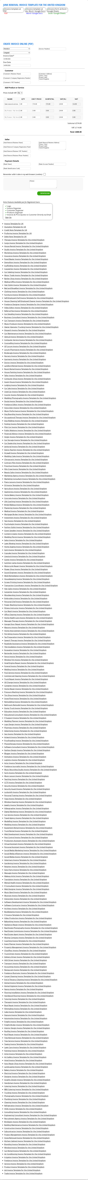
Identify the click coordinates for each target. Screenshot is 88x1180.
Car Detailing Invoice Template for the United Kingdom (26, 314)
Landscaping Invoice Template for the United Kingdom (26, 1067)
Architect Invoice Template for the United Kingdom (24, 908)
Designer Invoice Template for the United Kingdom (24, 1076)
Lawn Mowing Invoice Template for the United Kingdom (26, 543)
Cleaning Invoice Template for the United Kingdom (24, 1102)
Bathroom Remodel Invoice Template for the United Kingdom (29, 705)
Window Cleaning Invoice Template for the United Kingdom (28, 802)
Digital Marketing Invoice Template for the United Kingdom (28, 811)
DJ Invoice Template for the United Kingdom (21, 485)
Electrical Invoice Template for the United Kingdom (24, 1073)
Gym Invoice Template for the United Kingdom (23, 550)
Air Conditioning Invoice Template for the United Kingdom (27, 1154)
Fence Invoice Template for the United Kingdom (23, 656)
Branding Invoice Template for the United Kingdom (24, 1144)
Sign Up (8, 217)
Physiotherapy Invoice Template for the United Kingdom (26, 744)
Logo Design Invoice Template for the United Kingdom (26, 724)
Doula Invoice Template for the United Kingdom (23, 401)
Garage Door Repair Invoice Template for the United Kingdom (29, 624)
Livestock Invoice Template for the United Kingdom (24, 556)
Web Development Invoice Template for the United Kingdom (28, 834)
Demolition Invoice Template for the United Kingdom (25, 262)
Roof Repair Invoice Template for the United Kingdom (25, 1034)
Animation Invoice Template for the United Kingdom (25, 757)
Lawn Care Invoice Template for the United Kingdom (25, 1047)
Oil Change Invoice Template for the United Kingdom (25, 682)
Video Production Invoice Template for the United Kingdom (28, 918)
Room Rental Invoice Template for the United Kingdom (26, 369)
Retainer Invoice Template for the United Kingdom (24, 866)
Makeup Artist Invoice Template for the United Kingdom (26, 876)
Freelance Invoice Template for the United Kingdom (25, 1160)
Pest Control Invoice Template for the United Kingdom (26, 837)
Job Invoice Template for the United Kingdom (22, 1170)
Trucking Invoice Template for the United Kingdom (24, 1092)
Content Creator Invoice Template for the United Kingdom (27, 534)
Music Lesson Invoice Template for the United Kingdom (26, 776)
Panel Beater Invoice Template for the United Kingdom (26, 259)
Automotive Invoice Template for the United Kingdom (25, 1018)
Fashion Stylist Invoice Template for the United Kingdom (26, 527)
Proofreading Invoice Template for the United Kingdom (26, 740)
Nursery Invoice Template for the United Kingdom (24, 356)
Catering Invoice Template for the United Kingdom (24, 1086)
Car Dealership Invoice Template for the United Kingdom (27, 443)
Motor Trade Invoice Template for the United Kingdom (26, 275)
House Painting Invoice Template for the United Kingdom (27, 372)
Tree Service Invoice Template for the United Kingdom (26, 1041)
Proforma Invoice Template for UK (18, 233)
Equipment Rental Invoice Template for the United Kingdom (28, 828)
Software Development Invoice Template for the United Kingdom (30, 902)
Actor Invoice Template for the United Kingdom (23, 763)
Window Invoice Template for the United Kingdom (24, 1147)
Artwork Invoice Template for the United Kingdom (24, 737)
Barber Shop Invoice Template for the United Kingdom (26, 278)
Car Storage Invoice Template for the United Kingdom (25, 440)
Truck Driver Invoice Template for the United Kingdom (26, 954)
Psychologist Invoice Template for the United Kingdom (26, 524)
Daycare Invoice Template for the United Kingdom (24, 1015)
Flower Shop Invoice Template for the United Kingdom (26, 569)
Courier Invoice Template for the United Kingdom (24, 395)
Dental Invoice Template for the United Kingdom (23, 983)
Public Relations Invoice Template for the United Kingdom (27, 430)
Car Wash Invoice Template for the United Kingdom (25, 611)
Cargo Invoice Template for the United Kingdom (23, 243)
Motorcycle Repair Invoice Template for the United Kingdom (28, 566)
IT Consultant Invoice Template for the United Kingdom (26, 886)
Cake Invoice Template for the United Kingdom (23, 1012)
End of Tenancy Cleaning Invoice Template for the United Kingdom (30, 979)
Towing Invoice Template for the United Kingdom (23, 1044)
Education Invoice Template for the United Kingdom (25, 711)
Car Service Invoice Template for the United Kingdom (25, 815)
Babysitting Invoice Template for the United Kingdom (25, 921)
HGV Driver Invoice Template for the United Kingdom (25, 960)
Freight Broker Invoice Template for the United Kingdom (26, 1025)
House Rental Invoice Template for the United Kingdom (26, 246)
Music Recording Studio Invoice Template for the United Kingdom (30, 769)
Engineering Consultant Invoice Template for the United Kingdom (30, 1115)
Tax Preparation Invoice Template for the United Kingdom (27, 637)
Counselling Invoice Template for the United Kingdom (25, 343)
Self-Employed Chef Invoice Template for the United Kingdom (28, 298)
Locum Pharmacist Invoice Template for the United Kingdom (28, 349)
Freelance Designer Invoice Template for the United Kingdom (28, 304)
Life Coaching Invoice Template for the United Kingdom (26, 501)
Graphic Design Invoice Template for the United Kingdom (27, 1080)
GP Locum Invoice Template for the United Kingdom (25, 346)
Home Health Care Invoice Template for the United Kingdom (28, 618)
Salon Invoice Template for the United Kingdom (23, 540)
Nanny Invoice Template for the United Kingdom (23, 989)
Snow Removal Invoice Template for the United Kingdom (27, 1138)
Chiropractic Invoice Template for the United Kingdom (26, 459)
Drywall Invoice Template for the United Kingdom (24, 453)
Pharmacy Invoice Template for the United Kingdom (25, 727)
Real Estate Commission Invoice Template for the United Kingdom (30, 931)
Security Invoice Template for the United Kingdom (24, 786)
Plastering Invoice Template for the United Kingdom (25, 508)
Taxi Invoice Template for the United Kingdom (22, 521)
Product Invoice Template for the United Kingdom (24, 1167)
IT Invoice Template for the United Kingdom (21, 915)
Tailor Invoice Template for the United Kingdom (23, 375)
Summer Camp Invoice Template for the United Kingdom (27, 563)
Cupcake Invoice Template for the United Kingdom (24, 553)
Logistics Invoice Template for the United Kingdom (24, 760)
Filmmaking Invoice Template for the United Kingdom (25, 1008)
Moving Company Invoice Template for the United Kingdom (28, 937)
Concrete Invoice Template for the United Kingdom (24, 498)
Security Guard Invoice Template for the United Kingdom (27, 789)
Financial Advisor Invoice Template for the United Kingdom (27, 433)
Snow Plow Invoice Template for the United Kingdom (25, 698)
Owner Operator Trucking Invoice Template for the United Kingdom (31, 327)
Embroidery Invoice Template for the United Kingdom (25, 598)
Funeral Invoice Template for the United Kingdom (24, 666)
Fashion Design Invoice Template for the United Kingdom (27, 750)
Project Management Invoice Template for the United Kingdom (29, 1134)
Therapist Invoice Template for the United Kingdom (25, 1002)
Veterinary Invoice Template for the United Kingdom (25, 860)
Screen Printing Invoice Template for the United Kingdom (27, 582)
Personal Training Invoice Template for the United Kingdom (28, 795)
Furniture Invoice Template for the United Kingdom (24, 295)
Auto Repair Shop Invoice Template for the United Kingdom (28, 1063)
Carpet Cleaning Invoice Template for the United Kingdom (27, 976)
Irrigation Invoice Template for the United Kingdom (24, 1157)
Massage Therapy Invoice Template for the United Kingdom (28, 621)
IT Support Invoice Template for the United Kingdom (25, 718)
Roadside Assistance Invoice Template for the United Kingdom (29, 643)
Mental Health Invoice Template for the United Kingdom (26, 883)
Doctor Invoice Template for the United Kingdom (23, 362)
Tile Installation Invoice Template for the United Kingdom (27, 647)
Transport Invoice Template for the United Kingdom (25, 963)
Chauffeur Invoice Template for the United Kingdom (25, 950)
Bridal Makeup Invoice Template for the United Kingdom (26, 505)
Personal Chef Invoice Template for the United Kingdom (26, 601)
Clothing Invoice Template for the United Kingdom (24, 291)
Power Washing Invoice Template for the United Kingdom (27, 605)
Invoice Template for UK (13, 223)
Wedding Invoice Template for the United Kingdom (24, 824)
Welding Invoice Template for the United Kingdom (24, 669)
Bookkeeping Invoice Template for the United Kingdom (26, 912)
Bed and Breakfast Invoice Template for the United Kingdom (28, 288)
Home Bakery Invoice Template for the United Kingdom (26, 495)
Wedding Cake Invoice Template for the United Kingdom (26, 456)
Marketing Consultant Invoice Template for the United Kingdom (29, 479)
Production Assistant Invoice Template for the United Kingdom (29, 841)
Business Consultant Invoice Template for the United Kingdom (29, 317)
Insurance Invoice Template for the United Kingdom (25, 256)
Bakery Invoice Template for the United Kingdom (23, 1070)
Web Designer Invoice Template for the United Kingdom (26, 889)
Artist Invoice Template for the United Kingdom (23, 1054)
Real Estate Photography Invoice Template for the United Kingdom (31, 928)
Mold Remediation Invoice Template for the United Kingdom (28, 576)
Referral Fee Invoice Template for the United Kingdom (25, 311)
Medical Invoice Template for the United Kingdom (24, 511)
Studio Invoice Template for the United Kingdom (23, 249)
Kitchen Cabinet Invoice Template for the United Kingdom (27, 1141)
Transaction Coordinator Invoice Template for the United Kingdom (31, 585)
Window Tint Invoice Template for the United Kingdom (26, 660)
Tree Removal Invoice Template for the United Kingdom (26, 1038)
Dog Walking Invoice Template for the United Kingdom (26, 421)
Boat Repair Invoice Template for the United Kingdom (25, 1005)
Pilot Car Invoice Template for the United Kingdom (24, 427)
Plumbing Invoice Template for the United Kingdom (25, 1099)
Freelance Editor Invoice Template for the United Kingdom (27, 404)
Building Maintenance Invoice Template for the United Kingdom (29, 1125)
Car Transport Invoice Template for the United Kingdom (26, 320)
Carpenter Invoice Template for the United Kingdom (25, 592)
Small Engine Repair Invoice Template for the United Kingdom (29, 663)
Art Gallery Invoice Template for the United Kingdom (25, 1057)
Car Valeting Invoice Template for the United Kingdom (26, 272)
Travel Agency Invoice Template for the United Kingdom (26, 818)
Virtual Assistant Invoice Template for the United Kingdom (27, 844)
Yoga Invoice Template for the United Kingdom (23, 799)
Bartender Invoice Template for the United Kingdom (25, 653)
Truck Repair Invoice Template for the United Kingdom (26, 679)
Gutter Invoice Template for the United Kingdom (23, 559)
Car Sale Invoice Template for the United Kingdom (24, 388)
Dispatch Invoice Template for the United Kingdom (24, 330)
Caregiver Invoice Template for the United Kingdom (25, 685)
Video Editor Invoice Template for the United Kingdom (26, 307)
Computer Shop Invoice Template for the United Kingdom (27, 379)
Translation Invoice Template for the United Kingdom (25, 879)
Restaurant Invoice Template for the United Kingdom (25, 970)
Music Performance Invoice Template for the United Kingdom (29, 411)
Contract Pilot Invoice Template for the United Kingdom (26, 463)
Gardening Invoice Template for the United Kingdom (25, 863)
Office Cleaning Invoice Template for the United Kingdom (27, 614)
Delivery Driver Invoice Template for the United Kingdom (27, 957)
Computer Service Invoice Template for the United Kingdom (28, 340)
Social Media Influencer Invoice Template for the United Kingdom (30, 853)
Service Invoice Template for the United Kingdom (24, 1164)
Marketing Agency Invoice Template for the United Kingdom (28, 475)
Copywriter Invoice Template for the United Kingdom (25, 269)
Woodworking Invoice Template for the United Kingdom (26, 595)
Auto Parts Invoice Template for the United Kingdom (25, 870)
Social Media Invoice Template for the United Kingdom (26, 857)
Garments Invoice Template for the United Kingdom (25, 359)
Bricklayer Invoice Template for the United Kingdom (25, 1122)
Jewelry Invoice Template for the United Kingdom (23, 805)
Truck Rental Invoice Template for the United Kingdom (26, 831)
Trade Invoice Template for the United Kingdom (23, 1173)
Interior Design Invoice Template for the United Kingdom (27, 1028)
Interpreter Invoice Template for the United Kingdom (25, 899)
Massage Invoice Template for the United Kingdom (24, 873)
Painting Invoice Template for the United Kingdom (24, 1050)
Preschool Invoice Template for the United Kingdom (25, 466)
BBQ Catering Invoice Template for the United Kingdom (26, 1089)
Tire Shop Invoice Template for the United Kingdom (25, 695)
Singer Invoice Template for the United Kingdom (23, 437)
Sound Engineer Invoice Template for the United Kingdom (27, 572)
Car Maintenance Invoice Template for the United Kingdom (28, 333)
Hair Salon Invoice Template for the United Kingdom (25, 589)
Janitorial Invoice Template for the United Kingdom (24, 446)
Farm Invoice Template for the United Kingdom (23, 773)
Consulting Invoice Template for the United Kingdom (25, 1112)
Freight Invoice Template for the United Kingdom (23, 1021)
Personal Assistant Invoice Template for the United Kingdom (28, 847)
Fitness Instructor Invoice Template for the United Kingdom (28, 608)
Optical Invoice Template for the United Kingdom (23, 337)
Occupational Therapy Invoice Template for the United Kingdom (30, 417)
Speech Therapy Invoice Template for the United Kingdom (27, 640)
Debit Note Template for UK (15, 236)
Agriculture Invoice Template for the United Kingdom (25, 488)
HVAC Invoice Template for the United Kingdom (23, 1109)
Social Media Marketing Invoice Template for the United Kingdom (30, 850)
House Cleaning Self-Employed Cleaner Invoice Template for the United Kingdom (36, 301)
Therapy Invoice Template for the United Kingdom (24, 240)
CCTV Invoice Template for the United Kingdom (23, 782)
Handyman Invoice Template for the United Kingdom (25, 1083)
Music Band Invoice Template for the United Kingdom (25, 892)
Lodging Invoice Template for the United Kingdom (24, 385)
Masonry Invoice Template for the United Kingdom (24, 627)
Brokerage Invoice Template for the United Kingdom (25, 353)
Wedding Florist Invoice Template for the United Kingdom (27, 537)
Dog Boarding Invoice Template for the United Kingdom (26, 414)
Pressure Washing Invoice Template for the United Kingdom (28, 692)
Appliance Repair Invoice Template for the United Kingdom (27, 924)
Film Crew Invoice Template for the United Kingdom (25, 469)
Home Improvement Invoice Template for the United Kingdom (29, 631)
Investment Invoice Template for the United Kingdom (25, 517)
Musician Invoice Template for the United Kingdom (24, 895)
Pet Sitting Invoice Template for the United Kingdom (25, 634)
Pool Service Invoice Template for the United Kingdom (26, 673)
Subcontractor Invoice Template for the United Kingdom (27, 1131)
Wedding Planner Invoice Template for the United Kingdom (28, 721)
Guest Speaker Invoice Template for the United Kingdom (27, 530)
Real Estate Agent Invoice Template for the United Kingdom (28, 934)
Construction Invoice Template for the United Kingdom (26, 1128)
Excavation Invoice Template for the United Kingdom (25, 650)
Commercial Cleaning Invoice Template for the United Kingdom (29, 676)
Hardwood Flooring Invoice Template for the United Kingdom (28, 996)
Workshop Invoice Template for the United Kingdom (25, 253)
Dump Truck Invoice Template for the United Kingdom (26, 708)
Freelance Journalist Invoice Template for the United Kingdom (29, 766)
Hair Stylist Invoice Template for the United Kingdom (25, 285)
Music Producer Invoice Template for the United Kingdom (27, 324)
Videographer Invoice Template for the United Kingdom (26, 808)
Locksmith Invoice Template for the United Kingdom (25, 792)
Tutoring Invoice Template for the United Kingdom (24, 999)
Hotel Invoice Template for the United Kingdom (23, 1060)
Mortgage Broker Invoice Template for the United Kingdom (28, 514)
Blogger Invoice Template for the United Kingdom (24, 753)
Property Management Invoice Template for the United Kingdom (30, 947)
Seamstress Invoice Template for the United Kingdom (25, 492)
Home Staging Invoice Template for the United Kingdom (26, 547)
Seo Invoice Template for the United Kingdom (22, 734)
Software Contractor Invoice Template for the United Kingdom (29, 905)
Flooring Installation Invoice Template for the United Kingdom (29, 992)
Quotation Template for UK (15, 227)
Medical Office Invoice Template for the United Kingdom (26, 282)
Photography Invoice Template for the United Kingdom (26, 1096)
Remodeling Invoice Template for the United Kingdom (25, 702)
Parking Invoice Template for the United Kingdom (24, 424)
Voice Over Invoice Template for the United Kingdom (25, 408)
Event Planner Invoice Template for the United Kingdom (26, 944)
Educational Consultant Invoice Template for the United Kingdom (30, 715)
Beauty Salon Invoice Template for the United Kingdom (26, 472)
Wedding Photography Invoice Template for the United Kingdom (30, 398)
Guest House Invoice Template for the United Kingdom (26, 382)
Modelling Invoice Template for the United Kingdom (25, 821)
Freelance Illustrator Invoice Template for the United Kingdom (29, 973)
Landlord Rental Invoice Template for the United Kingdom (27, 366)
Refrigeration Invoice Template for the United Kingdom (26, 1105)
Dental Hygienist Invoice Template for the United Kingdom (27, 986)
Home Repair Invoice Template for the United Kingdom (26, 689)
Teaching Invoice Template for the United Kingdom (24, 779)
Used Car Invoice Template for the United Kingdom (24, 391)
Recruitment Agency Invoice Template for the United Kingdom (29, 1118)
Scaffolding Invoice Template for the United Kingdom (25, 265)
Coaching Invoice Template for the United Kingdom (24, 941)
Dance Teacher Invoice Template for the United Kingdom (27, 450)
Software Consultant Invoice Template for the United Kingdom (29, 747)
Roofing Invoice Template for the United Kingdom (24, 1031)
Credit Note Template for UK (15, 230)
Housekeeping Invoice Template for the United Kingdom (26, 579)
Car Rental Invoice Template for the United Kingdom (25, 1151)
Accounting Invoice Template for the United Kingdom (25, 966)
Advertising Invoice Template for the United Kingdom (25, 731)
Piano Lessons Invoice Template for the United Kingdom (26, 482)
